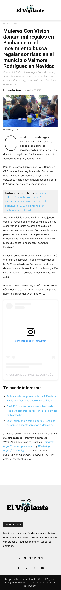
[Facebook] (18, 568)
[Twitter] (34, 568)
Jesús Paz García (14, 90)
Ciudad (14, 23)
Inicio (5, 23)
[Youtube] (42, 568)
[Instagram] (26, 568)
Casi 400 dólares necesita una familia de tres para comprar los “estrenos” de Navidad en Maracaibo (32, 410)
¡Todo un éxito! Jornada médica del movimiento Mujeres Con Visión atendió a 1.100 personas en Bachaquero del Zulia (27, 202)
